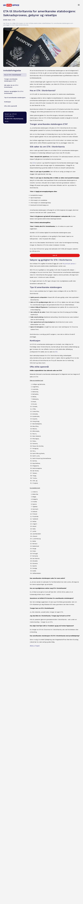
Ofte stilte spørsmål (10, 106)
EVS (34, 163)
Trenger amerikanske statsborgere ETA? (10, 80)
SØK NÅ (6, 121)
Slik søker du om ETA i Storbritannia (11, 86)
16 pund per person (69, 263)
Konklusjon (7, 102)
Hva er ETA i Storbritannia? (12, 75)
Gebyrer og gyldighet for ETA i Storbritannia (13, 92)
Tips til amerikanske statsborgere (14, 97)
